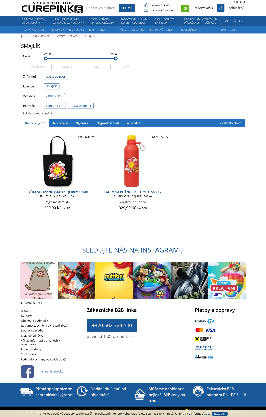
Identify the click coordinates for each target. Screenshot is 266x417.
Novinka (67, 67)
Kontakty (26, 315)
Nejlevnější (60, 123)
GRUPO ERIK (54, 96)
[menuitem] (34, 21)
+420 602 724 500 (112, 325)
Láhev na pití (54, 106)
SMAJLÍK (51, 86)
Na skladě (37, 67)
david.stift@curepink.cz (110, 336)
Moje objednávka (32, 335)
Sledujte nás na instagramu (133, 249)
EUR (235, 2)
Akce (126, 67)
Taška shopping (80, 106)
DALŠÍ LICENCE (56, 76)
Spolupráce (28, 354)
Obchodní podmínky (34, 320)
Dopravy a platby (32, 330)
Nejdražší (82, 123)
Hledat (127, 8)
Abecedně (133, 123)
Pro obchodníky (31, 349)
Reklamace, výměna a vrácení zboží (44, 325)
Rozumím (219, 413)
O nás (25, 310)
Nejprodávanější (108, 123)
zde (206, 413)
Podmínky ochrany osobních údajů (44, 359)
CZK (242, 2)
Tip (97, 67)
